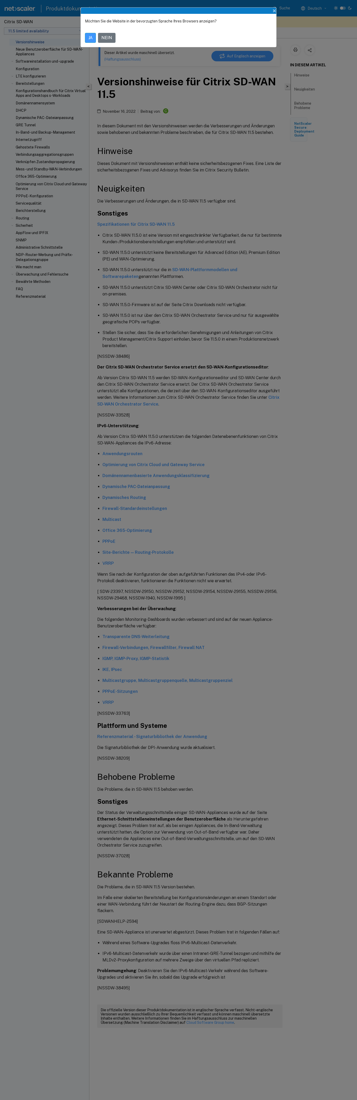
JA (90, 37)
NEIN (106, 37)
